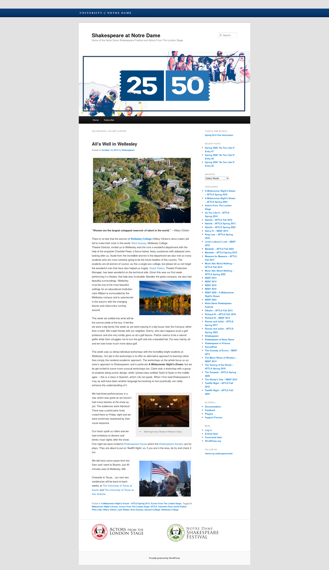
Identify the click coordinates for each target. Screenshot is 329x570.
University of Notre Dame (105, 13)
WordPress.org (213, 440)
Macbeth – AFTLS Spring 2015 (221, 252)
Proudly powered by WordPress (164, 558)
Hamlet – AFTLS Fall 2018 (218, 219)
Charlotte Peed (165, 506)
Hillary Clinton (110, 509)
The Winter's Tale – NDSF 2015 (221, 379)
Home (96, 120)
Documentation (213, 406)
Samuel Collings (152, 509)
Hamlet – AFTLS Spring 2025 (220, 227)
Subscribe (109, 120)
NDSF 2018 (210, 288)
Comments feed (213, 437)
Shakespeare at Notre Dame (126, 35)
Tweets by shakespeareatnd (218, 453)
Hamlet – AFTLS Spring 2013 (220, 223)
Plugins (209, 413)
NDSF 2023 (210, 299)
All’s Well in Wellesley (114, 144)
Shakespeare (128, 150)
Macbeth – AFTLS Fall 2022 (219, 248)
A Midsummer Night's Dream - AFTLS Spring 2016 (125, 503)
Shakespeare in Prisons (217, 343)
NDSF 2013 (210, 277)
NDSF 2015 (210, 285)
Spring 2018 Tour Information (219, 135)
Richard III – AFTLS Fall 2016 (220, 314)
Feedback (210, 410)
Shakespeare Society (171, 444)
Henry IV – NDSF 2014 (216, 230)
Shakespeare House (135, 444)
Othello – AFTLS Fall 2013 (219, 310)
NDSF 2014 (210, 281)
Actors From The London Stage (166, 503)
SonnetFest (211, 346)
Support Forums (213, 417)
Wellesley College (141, 239)
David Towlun (156, 268)
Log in (208, 430)
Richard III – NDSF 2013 (217, 317)
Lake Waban (124, 509)
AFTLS (153, 506)
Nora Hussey (138, 243)
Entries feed (211, 433)
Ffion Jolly (97, 509)
